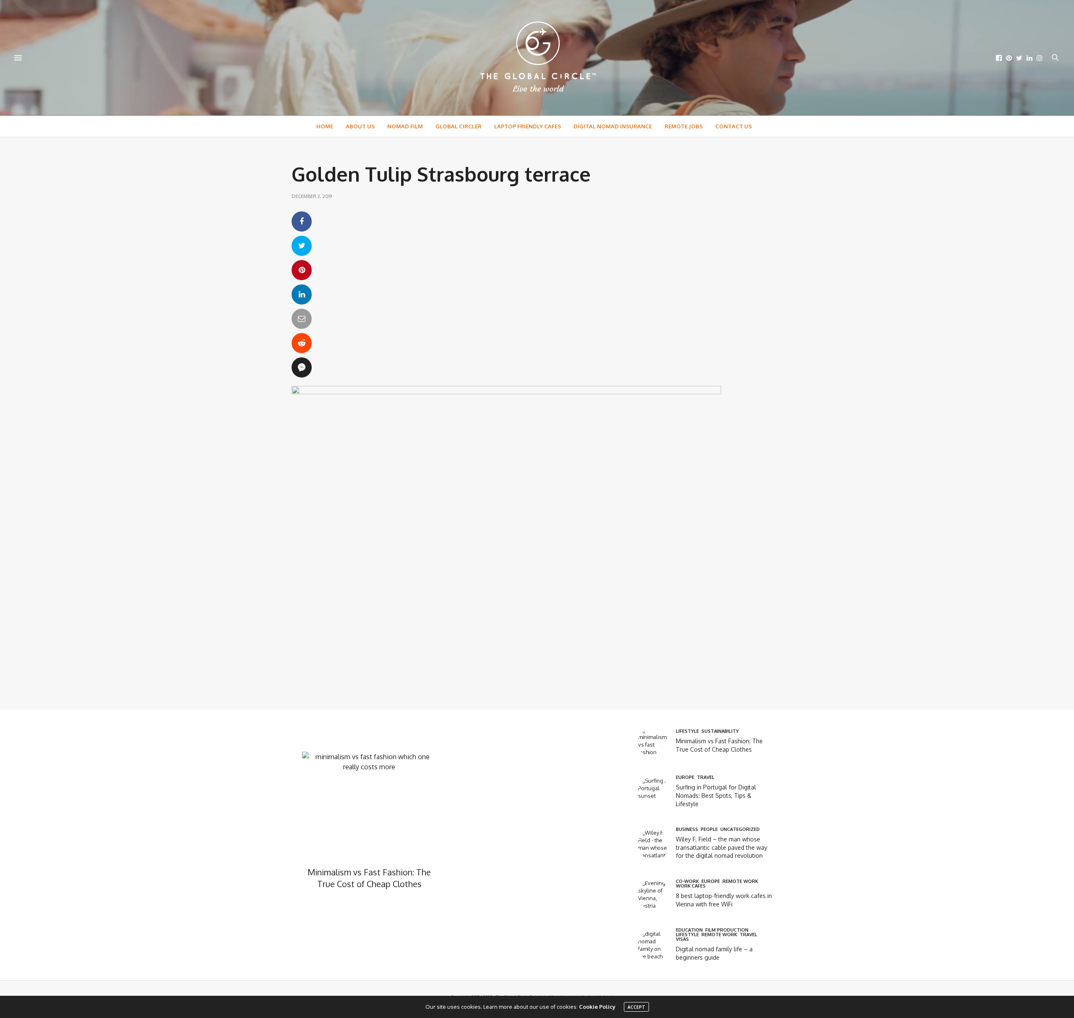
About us (360, 126)
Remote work (740, 881)
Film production (726, 930)
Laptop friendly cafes (527, 126)
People (709, 829)
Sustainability (720, 731)
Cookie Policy (597, 1006)
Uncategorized (740, 829)
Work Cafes (691, 886)
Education (689, 930)
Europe (685, 777)
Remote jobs (684, 126)
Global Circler (458, 126)
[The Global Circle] (537, 58)
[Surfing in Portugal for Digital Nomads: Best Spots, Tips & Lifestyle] (657, 792)
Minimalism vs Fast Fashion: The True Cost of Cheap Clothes (369, 878)
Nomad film (405, 126)
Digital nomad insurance (612, 126)
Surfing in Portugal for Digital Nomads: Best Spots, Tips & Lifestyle (716, 795)
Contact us (733, 126)
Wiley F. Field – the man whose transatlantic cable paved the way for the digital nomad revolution (721, 847)
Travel (705, 777)
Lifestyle (687, 731)
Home (324, 126)
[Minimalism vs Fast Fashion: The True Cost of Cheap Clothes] (657, 742)
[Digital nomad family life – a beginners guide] (657, 945)
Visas (682, 939)
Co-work (687, 881)
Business (687, 829)
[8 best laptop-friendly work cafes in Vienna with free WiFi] (657, 895)
